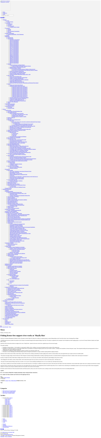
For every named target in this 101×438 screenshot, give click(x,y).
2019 (10, 411)
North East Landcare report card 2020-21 (19, 91)
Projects (4, 109)
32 (11, 415)
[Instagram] (4, 17)
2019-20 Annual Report (14, 44)
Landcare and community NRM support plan (15, 288)
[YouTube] (3, 17)
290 (8, 391)
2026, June (7, 401)
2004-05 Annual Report (14, 60)
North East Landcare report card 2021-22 (19, 90)
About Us (4, 19)
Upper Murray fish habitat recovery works (20, 114)
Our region (7, 20)
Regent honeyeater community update (17, 177)
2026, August (7, 398)
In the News (12, 175)
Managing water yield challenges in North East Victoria (20, 260)
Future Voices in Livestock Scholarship (14, 213)
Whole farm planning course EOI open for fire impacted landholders (22, 227)
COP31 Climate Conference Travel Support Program (19, 238)
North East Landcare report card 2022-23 (19, 89)
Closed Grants (10, 222)
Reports (8, 83)
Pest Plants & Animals (11, 274)
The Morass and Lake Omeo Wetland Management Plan (20, 152)
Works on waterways (9, 307)
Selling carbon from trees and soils (16, 261)
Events (6, 320)
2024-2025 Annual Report (15, 39)
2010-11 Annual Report (14, 54)
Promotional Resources (11, 294)
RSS (4, 390)
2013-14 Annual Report (14, 51)
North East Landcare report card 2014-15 (19, 94)
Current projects (8, 110)
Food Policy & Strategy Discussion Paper (15, 203)
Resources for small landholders (11, 211)
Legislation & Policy (13, 270)
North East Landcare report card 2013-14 (19, 95)
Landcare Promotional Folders (15, 295)
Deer (8, 283)
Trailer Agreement (15, 297)
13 (11, 416)
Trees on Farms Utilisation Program (14, 217)
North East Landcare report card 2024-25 (19, 87)
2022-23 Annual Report (14, 41)
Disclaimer (2, 436)
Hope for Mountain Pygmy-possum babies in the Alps (22, 124)
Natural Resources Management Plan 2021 (18, 67)
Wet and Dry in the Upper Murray (16, 262)
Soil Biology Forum (13, 165)
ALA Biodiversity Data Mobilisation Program (18, 237)
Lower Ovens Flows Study (12, 181)
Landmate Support (10, 298)
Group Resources (10, 293)
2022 (10, 408)
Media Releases (8, 321)
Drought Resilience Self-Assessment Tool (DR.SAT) (19, 259)
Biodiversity (12, 269)
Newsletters (7, 322)
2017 (10, 413)
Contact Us (5, 13)
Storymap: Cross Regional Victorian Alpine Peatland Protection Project (23, 158)
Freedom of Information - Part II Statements (15, 34)
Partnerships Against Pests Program (16, 226)
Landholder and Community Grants (11, 212)
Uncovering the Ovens (11, 138)
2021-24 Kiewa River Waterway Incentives (18, 154)
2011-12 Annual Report (14, 53)
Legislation (7, 35)
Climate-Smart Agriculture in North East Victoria (16, 130)
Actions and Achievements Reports (16, 84)
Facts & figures (10, 21)
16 (11, 410)
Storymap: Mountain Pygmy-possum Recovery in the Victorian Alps (22, 126)
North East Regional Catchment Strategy (17, 64)
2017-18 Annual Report (14, 47)
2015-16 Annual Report (14, 49)
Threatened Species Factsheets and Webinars (18, 136)
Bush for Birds (10, 170)
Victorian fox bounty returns (15, 241)
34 (11, 412)
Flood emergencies (8, 306)
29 (11, 409)
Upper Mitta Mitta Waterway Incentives (17, 231)
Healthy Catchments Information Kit (16, 78)
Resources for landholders (10, 209)
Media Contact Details (9, 324)
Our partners (7, 28)
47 (11, 414)
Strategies (9, 63)
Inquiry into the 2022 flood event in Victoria (15, 305)
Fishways (11, 281)
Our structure (7, 22)
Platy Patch (9, 118)
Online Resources (10, 255)
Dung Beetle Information (12, 201)
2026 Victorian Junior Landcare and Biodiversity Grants (20, 233)
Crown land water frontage (10, 316)
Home (4, 12)
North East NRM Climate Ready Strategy (17, 73)
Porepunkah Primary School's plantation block (18, 141)
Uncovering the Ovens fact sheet (16, 140)
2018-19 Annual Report (14, 46)
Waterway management (9, 308)
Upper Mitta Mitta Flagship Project (13, 144)
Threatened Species (11, 245)
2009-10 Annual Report (14, 55)
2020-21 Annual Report (14, 43)
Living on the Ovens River (12, 243)
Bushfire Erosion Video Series (17, 115)
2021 (10, 409)
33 (11, 408)
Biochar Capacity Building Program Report (18, 100)
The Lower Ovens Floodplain (12, 166)
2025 (10, 405)
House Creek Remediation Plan (15, 76)
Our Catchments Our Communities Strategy (18, 72)
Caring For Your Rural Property (13, 208)
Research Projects (8, 188)
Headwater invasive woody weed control (17, 142)
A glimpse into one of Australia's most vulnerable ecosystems (21, 159)
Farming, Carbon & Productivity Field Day (18, 248)
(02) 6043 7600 (11, 432)
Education (9, 32)
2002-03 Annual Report (14, 62)
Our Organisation (10, 26)
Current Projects (15, 133)
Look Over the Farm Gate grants (13, 216)
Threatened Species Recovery (12, 131)
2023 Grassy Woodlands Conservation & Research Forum (20, 171)
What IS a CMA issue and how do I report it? (13, 301)
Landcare (9, 29)
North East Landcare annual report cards (17, 86)
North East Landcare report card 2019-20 (19, 92)
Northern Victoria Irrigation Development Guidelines (17, 199)
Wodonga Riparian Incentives (15, 236)
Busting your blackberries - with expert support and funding (18, 214)
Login (4, 14)
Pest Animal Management (14, 278)
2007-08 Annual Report (14, 57)
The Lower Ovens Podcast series (16, 167)
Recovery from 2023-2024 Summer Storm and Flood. (17, 160)
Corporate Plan (10, 37)
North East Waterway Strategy (15, 68)
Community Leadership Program (16, 163)
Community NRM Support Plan (16, 80)
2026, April (7, 403)
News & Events (6, 318)
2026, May (7, 402)
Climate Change (8, 246)
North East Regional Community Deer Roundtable (19, 285)
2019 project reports (16, 251)
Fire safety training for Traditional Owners (17, 187)
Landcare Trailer (13, 296)
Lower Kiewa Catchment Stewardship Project (15, 153)
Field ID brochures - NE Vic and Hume (14, 267)
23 (11, 413)
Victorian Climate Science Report (16, 256)
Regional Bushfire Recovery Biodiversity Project (16, 185)
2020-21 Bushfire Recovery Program (16, 113)
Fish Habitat (12, 280)
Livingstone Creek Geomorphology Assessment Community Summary (23, 149)
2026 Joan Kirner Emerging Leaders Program (18, 232)
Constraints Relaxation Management (12, 314)
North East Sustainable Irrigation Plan (17, 71)
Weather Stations (10, 207)
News (6, 319)
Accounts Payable (10, 108)
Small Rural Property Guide (12, 202)
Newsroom (12, 120)
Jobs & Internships (10, 104)
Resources (12, 286)
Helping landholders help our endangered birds (18, 174)
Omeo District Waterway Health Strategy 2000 (18, 151)
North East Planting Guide (12, 206)
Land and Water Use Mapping (13, 196)
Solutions (4, 425)
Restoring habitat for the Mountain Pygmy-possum (23, 123)
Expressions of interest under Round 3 (17, 178)
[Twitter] (2, 17)
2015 (10, 415)
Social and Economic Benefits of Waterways (18, 98)
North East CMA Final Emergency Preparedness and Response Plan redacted (24, 82)
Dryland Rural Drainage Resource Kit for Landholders (15, 312)
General (6, 380)
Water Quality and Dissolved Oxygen (12, 311)
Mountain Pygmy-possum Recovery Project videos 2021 (20, 129)
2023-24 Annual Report (14, 40)
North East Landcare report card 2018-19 (19, 93)
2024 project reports (13, 194)
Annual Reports (10, 38)
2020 (10, 410)
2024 (10, 406)
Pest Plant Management (14, 275)
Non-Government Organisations (13, 31)
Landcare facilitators (11, 161)
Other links (14, 135)
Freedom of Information (9, 33)
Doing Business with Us (9, 106)
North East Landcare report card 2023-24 (19, 88)
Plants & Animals (8, 265)
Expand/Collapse (13, 390)
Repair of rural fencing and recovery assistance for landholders (19, 218)
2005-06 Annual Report (14, 59)
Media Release (14, 380)
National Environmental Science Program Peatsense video (20, 156)
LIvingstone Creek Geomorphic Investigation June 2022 (20, 148)
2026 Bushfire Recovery (12, 112)
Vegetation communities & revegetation (14, 266)
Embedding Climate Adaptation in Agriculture (15, 247)
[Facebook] (1, 17)
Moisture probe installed (14, 252)
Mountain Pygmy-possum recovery (13, 119)
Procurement (9, 107)
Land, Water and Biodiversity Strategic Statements (19, 79)
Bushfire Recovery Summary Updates (19, 116)
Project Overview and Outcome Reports (17, 249)
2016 (10, 414)
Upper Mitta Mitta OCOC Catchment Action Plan (19, 150)
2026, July (7, 400)
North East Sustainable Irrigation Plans (14, 192)
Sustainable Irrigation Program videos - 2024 (18, 193)
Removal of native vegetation (15, 271)
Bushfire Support (10, 220)
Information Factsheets (9, 242)
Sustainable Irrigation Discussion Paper (17, 205)
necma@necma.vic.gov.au (8, 434)
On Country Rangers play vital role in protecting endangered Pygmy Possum (26, 121)
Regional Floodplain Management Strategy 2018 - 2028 (20, 74)
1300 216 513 (4, 432)
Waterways (5, 300)
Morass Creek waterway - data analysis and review (19, 146)
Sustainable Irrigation (9, 191)
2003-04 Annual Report (14, 61)
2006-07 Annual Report (14, 58)
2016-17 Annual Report (14, 48)
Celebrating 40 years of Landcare (13, 289)
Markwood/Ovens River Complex (11, 315)
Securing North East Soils (12, 179)
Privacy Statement (8, 436)
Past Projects (14, 134)
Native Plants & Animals (12, 268)
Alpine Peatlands (10, 155)
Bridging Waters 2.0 (11, 117)
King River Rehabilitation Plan (13, 143)
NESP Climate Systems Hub (15, 258)
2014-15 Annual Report (14, 50)
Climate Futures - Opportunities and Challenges (16, 253)
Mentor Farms (12, 162)
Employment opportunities (10, 103)
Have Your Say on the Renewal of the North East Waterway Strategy (25, 70)
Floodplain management (9, 310)
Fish (8, 279)
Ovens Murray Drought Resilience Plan (14, 111)
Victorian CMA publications (12, 101)
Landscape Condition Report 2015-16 (17, 99)
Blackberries (14, 277)
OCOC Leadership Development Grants (17, 223)
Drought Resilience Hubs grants (16, 239)
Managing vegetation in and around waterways (13, 309)
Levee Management (8, 317)
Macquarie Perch (13, 132)
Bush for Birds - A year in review (16, 173)
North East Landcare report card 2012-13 (19, 96)
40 (11, 397)
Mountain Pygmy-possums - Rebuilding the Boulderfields (20, 127)
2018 (10, 412)
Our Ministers (10, 23)
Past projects (7, 169)
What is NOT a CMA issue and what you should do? (15, 302)
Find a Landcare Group (11, 291)
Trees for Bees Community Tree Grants (17, 240)
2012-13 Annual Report (14, 52)
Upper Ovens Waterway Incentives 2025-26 (18, 229)
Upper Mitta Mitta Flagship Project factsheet (18, 147)
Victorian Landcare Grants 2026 (16, 235)
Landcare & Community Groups (11, 287)
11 (11, 406)
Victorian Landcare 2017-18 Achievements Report (19, 97)
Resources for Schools (9, 299)
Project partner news (16, 122)
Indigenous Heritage (9, 263)
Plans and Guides (10, 75)
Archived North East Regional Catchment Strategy (21, 66)
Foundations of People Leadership (16, 225)
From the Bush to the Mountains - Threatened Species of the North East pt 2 (24, 176)
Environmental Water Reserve (10, 313)
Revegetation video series (14, 172)
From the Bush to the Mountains (16, 128)
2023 (10, 407)
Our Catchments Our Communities (13, 137)
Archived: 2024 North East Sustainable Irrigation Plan (20, 195)
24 (11, 407)
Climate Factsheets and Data (12, 254)
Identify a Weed (15, 276)
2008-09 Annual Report (14, 56)
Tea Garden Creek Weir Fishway (13, 183)
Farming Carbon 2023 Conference (16, 180)
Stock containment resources (12, 200)
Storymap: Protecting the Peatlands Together (18, 157)
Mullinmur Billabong (14, 168)
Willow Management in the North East (17, 81)
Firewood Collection (13, 273)
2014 (10, 416)
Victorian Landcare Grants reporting (14, 290)
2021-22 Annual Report (14, 42)
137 (8, 390)
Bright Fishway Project (11, 182)
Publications (7, 36)
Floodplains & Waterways (7, 426)
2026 (10, 397)
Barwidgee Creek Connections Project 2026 (18, 139)
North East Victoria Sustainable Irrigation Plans (18, 77)
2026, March (7, 404)
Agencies (9, 30)
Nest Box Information (14, 272)
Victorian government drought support (14, 221)
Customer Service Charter (14, 27)
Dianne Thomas (7, 377)
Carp (11, 282)
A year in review (13, 186)
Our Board (9, 24)
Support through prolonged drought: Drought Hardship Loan (18, 219)
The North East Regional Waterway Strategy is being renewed (23, 69)
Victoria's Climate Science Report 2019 (19, 257)
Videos (8, 102)
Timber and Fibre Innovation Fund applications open (17, 215)
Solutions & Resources (7, 189)
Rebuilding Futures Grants (15, 234)
